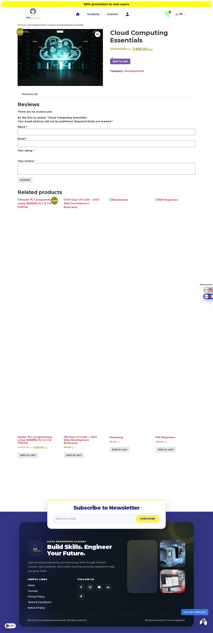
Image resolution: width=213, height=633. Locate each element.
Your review (27, 161)
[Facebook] (81, 587)
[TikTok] (81, 596)
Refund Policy (36, 607)
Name (22, 127)
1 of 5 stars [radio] (19, 154)
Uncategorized (36, 25)
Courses (112, 14)
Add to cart (120, 61)
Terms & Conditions (39, 602)
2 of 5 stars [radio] (24, 154)
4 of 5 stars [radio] (33, 154)
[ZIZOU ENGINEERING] (33, 14)
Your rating (26, 150)
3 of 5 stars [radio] (28, 154)
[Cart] (168, 14)
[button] (97, 34)
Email (22, 139)
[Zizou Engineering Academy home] (35, 548)
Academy (93, 14)
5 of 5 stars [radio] (37, 154)
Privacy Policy (36, 596)
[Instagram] (90, 587)
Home (21, 25)
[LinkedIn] (108, 587)
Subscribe (147, 518)
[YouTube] (99, 587)
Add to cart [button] (27, 455)
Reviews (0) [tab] (30, 94)
